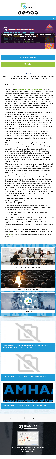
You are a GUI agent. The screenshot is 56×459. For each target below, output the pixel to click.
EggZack (34, 457)
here (10, 234)
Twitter (21, 418)
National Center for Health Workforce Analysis (28, 89)
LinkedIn (28, 418)
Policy (29, 64)
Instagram (36, 418)
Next (53, 34)
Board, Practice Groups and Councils (28, 267)
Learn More (28, 41)
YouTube (43, 418)
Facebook (13, 418)
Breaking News (29, 57)
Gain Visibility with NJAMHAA (28, 289)
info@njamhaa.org (28, 451)
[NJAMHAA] (28, 9)
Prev (2, 34)
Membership (28, 311)
